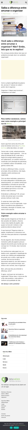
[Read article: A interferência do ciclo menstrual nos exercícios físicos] (4, 336)
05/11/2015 (11, 345)
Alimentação (6, 356)
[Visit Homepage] (14, 2)
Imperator (3, 397)
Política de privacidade (19, 425)
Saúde (4, 365)
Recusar (16, 427)
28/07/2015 (15, 13)
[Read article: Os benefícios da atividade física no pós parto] (4, 324)
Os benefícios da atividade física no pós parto (17, 323)
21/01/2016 (11, 331)
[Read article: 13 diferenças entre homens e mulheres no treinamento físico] (4, 343)
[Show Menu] (2, 2)
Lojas (4, 359)
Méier (9, 123)
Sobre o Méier (5, 393)
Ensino (5, 368)
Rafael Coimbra (6, 13)
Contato (3, 414)
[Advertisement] (12, 69)
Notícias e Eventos (6, 392)
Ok (11, 427)
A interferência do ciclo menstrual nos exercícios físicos (18, 335)
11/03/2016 (11, 326)
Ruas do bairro (5, 395)
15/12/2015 (11, 338)
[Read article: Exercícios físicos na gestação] (4, 330)
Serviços (5, 362)
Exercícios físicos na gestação (17, 329)
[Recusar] (26, 426)
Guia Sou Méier (5, 400)
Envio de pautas (5, 415)
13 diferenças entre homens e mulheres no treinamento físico (17, 342)
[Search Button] (26, 2)
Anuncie (3, 417)
